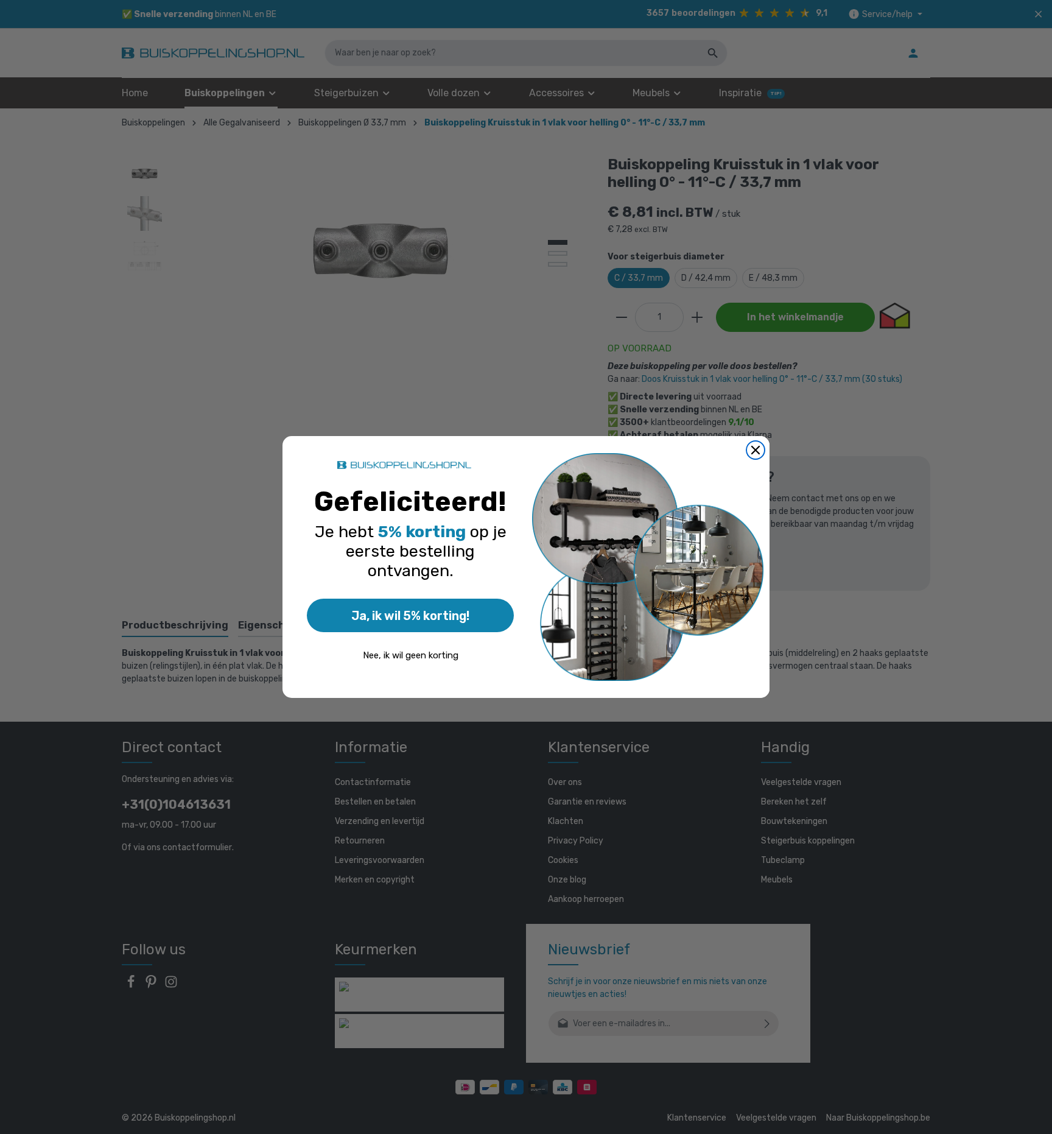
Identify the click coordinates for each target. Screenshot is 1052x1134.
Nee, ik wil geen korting (410, 655)
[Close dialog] (755, 450)
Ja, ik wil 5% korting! (410, 615)
